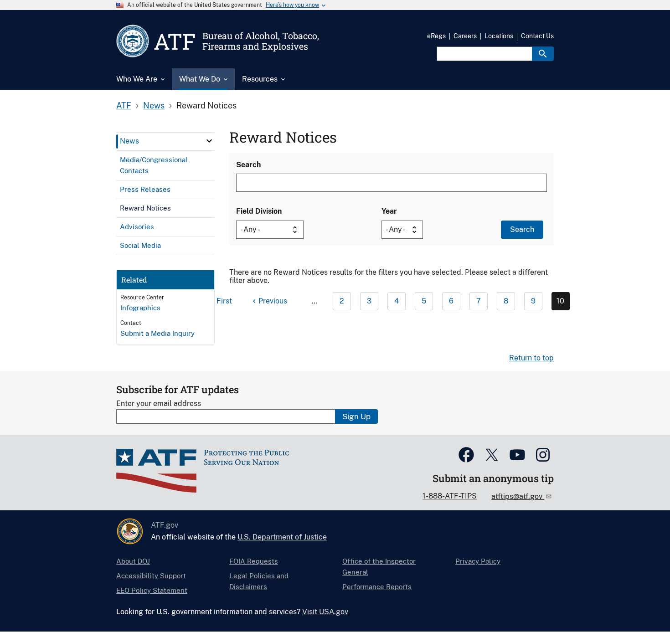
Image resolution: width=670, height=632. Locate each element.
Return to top (531, 358)
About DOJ (133, 561)
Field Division (259, 211)
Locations (498, 36)
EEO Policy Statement (151, 590)
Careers (465, 36)
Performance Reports (377, 587)
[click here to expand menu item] (209, 140)
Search (248, 164)
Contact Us (537, 36)
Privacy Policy (477, 561)
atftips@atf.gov (517, 496)
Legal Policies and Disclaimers (259, 581)
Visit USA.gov (325, 611)
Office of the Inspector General (379, 566)
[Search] (543, 53)
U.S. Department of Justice (282, 537)
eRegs (436, 36)
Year (389, 211)
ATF (123, 105)
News (154, 105)
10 (560, 301)
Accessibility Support (151, 576)
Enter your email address (158, 403)
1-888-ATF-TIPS (450, 496)
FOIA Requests (253, 561)
